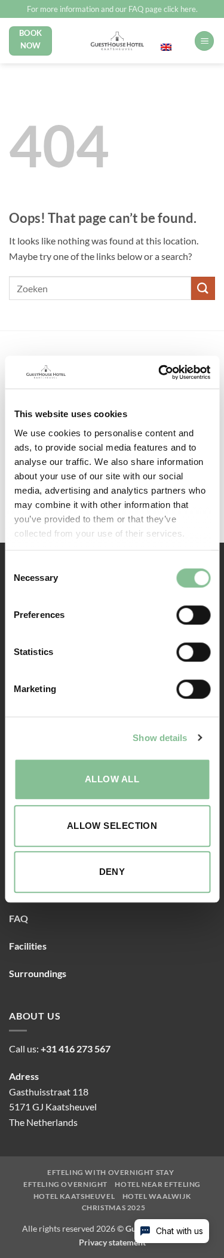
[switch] (193, 615)
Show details (160, 738)
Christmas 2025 (114, 1208)
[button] (204, 41)
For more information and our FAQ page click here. (112, 9)
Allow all (112, 779)
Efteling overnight (65, 1184)
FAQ (18, 918)
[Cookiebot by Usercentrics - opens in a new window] (159, 372)
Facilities (28, 945)
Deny (112, 872)
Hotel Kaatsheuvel (74, 1196)
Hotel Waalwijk (156, 1196)
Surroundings (37, 973)
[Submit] (203, 288)
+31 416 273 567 (76, 1048)
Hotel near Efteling (158, 1184)
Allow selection (112, 826)
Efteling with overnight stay (110, 1172)
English (173, 35)
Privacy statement (112, 1242)
